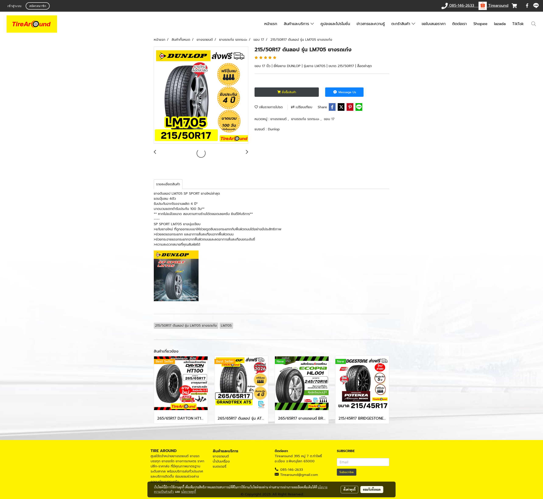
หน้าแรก (270, 24)
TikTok (518, 24)
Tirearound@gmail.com (299, 474)
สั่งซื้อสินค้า (288, 92)
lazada (500, 24)
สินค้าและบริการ (297, 24)
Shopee (480, 24)
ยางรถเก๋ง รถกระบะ (305, 119)
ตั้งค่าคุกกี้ (349, 489)
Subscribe (346, 472)
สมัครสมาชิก (37, 6)
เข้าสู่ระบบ (14, 6)
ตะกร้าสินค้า (401, 24)
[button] (533, 24)
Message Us (346, 92)
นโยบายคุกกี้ (188, 491)
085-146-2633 (291, 469)
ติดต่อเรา (459, 24)
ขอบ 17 (329, 119)
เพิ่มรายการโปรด (270, 107)
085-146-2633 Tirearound (478, 5)
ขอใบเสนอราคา (434, 24)
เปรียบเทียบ (303, 107)
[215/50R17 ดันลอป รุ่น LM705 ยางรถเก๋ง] (201, 95)
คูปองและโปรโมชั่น (335, 24)
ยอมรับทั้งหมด (372, 489)
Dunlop (274, 129)
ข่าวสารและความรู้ (371, 24)
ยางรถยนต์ (279, 119)
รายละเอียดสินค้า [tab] (168, 184)
